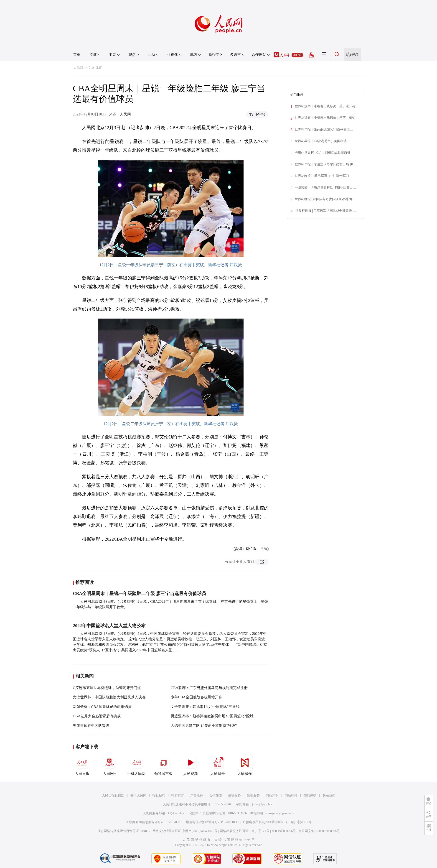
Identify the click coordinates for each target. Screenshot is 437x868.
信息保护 (310, 795)
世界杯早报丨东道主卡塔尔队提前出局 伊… (325, 164)
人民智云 (217, 774)
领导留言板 (163, 774)
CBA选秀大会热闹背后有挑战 (97, 716)
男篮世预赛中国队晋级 (91, 726)
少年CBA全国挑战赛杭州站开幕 (196, 697)
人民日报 (82, 774)
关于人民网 (138, 795)
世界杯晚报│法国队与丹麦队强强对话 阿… (325, 199)
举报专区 (215, 54)
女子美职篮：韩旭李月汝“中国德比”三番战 (205, 707)
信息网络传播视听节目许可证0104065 (123, 831)
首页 (76, 54)
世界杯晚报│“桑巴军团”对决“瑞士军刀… (323, 176)
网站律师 (291, 795)
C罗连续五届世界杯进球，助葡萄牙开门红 (107, 688)
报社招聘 (158, 795)
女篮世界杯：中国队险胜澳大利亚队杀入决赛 (109, 697)
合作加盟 (215, 795)
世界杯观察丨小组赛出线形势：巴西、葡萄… (326, 118)
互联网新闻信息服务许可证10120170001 (154, 822)
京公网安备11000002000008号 (319, 831)
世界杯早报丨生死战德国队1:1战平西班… (324, 129)
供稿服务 (234, 795)
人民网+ (109, 774)
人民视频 (190, 774)
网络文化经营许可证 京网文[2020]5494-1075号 (184, 831)
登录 (355, 54)
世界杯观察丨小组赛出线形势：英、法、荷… (326, 106)
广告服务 (196, 795)
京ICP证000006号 (284, 831)
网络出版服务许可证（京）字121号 (244, 831)
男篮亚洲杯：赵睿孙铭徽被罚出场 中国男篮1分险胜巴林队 (217, 716)
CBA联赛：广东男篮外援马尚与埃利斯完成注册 (209, 688)
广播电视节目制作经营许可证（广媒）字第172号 (277, 822)
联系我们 (329, 795)
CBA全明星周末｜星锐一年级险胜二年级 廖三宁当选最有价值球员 (139, 593)
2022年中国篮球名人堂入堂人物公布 (109, 625)
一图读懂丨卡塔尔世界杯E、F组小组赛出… (325, 187)
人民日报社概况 (113, 795)
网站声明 (272, 795)
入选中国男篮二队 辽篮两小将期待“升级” (204, 726)
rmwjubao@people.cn (280, 813)
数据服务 (253, 795)
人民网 (78, 67)
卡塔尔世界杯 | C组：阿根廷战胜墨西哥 (322, 152)
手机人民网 (136, 774)
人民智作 (244, 774)
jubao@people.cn (263, 804)
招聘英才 (177, 795)
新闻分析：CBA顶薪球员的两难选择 (102, 707)
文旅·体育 (95, 67)
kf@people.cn (177, 813)
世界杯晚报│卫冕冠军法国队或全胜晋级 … (325, 210)
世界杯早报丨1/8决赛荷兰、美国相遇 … (323, 141)
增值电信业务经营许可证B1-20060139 (212, 822)
